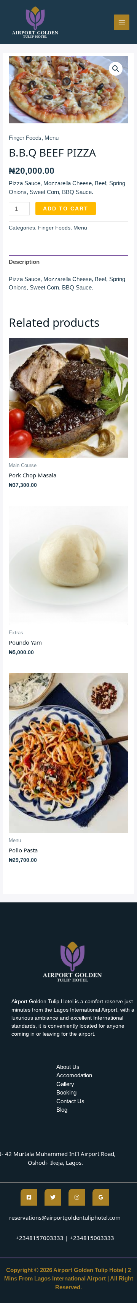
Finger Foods (25, 137)
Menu (52, 137)
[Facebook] (29, 1197)
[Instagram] (76, 1197)
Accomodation (74, 1075)
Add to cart (65, 208)
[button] (116, 69)
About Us (68, 1067)
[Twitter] (53, 1197)
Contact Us (70, 1101)
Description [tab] (24, 262)
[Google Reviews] (100, 1197)
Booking (66, 1092)
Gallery (65, 1084)
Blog (61, 1109)
